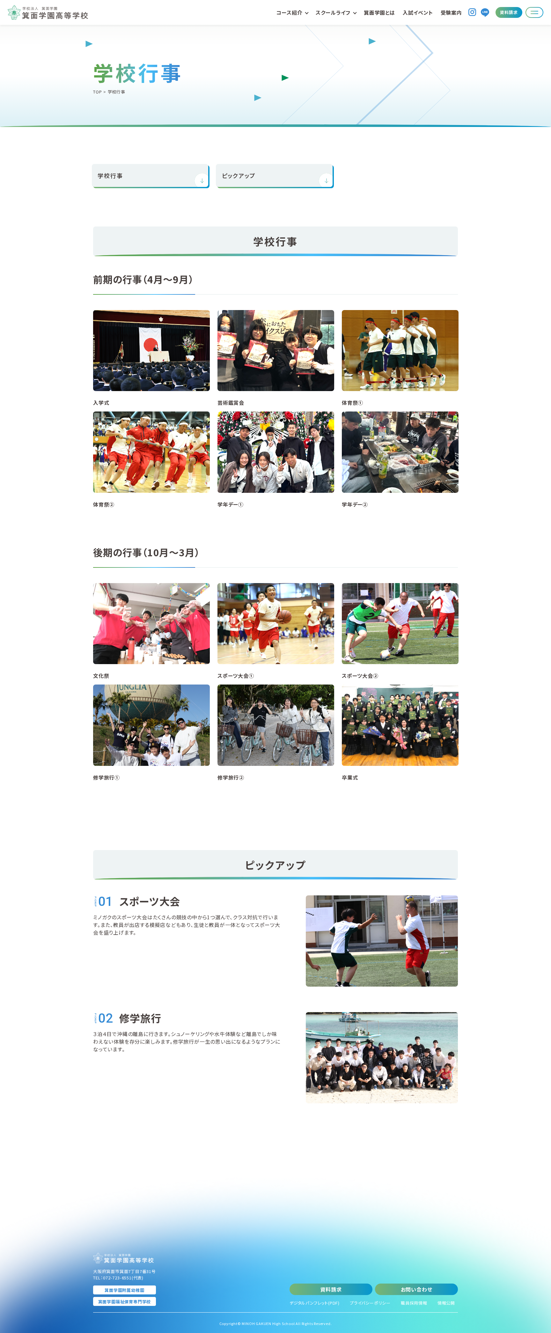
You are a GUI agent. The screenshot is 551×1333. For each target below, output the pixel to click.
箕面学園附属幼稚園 (124, 1290)
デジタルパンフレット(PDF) (315, 1303)
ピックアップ (239, 175)
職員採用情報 (414, 1303)
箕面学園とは (379, 12)
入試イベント (418, 12)
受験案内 (451, 12)
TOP (97, 92)
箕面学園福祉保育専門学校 (124, 1302)
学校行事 (110, 175)
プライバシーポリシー (370, 1303)
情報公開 (446, 1303)
